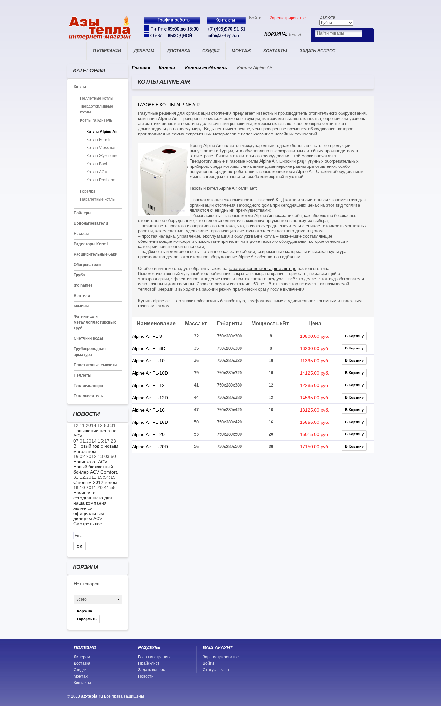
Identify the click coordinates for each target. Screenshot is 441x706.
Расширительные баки (95, 254)
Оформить (87, 619)
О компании (107, 50)
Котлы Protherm (101, 180)
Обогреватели (87, 264)
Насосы (81, 233)
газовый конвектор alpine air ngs (262, 268)
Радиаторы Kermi (91, 244)
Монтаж (241, 50)
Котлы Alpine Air (102, 131)
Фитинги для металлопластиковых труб (95, 322)
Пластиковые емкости (95, 365)
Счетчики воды (88, 338)
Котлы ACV (97, 172)
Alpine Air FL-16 (148, 409)
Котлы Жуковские (102, 156)
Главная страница (155, 657)
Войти (255, 17)
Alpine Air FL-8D (148, 348)
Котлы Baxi (97, 164)
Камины (81, 306)
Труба (79, 275)
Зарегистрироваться (289, 18)
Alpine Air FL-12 (148, 385)
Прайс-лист (148, 663)
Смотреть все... (89, 523)
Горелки (87, 191)
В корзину (354, 336)
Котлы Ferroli (98, 139)
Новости (146, 676)
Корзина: (282, 34)
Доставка (178, 50)
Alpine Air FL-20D (150, 446)
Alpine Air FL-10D (150, 373)
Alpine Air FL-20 (148, 434)
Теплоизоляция (88, 385)
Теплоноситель (88, 396)
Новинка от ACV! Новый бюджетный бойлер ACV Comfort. (95, 467)
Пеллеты (82, 375)
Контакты (275, 50)
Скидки (210, 50)
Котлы (80, 87)
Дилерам (144, 50)
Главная (76, 51)
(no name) (83, 285)
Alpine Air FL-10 (148, 360)
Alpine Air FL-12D (150, 397)
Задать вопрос (317, 50)
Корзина (84, 611)
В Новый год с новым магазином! (95, 449)
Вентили (82, 296)
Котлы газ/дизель (96, 120)
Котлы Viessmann (103, 147)
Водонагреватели (91, 223)
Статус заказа (216, 670)
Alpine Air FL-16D (150, 422)
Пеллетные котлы (96, 98)
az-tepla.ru (92, 696)
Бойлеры (82, 213)
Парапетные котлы (98, 199)
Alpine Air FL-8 (147, 336)
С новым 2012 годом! (95, 482)
